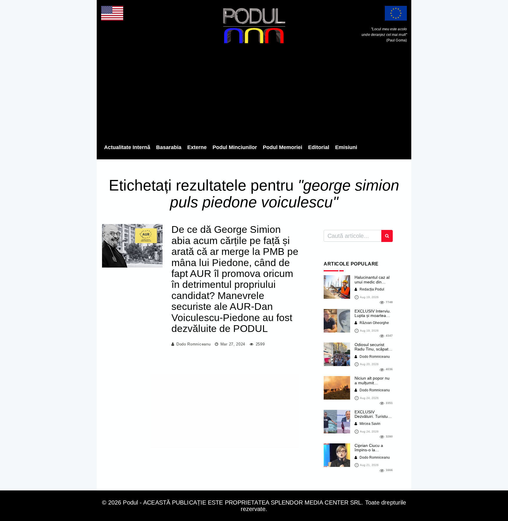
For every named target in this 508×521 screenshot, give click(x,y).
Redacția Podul (371, 289)
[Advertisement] (254, 95)
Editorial (318, 147)
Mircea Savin (369, 424)
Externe (197, 147)
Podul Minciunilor (235, 147)
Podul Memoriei (282, 147)
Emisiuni (346, 147)
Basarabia (168, 147)
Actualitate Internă (127, 147)
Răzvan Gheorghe (374, 323)
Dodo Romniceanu (193, 344)
